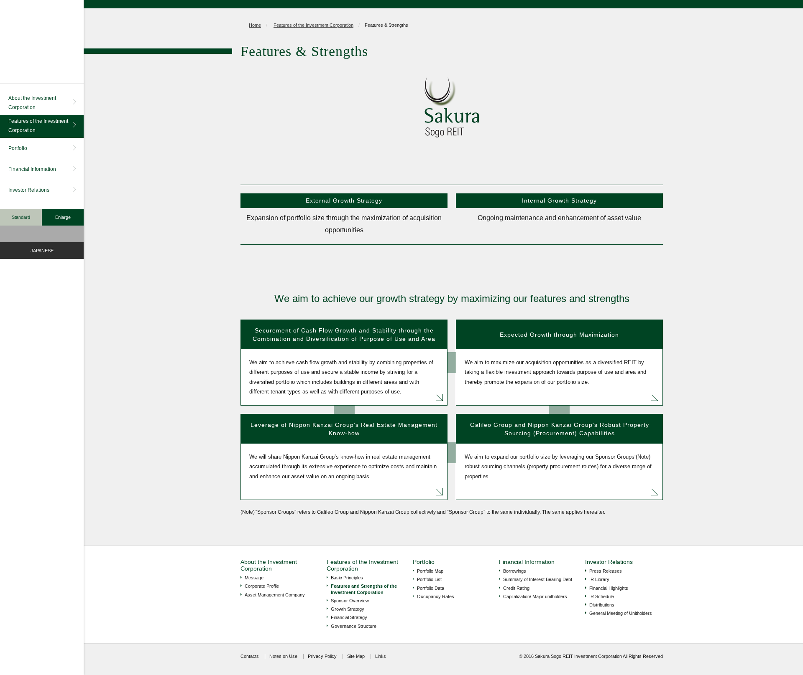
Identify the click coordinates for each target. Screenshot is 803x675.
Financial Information (32, 169)
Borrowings (514, 570)
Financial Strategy (349, 617)
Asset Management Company (275, 594)
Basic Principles (347, 577)
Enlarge (63, 217)
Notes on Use (283, 656)
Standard (21, 217)
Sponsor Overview (350, 600)
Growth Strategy (347, 609)
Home (255, 25)
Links (380, 656)
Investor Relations (28, 190)
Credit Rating (516, 588)
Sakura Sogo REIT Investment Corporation (42, 42)
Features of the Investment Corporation (38, 125)
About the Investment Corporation (32, 102)
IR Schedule (601, 596)
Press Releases (605, 570)
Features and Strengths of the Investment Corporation (364, 589)
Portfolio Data (430, 588)
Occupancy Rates (435, 596)
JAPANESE (42, 250)
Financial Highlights (608, 588)
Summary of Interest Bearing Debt (537, 579)
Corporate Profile (262, 586)
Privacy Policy (322, 656)
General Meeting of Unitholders (620, 613)
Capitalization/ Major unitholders (535, 596)
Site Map (356, 656)
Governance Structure (353, 626)
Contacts (249, 656)
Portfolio (17, 148)
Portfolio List (429, 579)
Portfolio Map (430, 570)
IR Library (599, 579)
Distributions (601, 604)
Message (254, 577)
